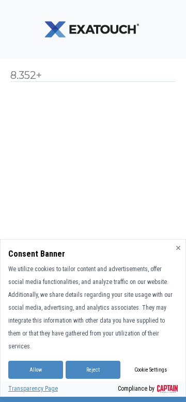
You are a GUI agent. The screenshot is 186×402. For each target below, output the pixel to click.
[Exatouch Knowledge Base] (93, 29)
